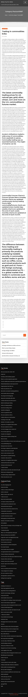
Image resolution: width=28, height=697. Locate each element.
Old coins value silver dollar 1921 (8, 371)
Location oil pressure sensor (7, 515)
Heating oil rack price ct (6, 585)
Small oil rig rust (4, 657)
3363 (2, 686)
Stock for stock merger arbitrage (8, 593)
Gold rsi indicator (4, 492)
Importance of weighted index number (9, 424)
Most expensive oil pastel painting (8, 455)
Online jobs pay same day (6, 676)
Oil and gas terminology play (7, 395)
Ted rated (3, 660)
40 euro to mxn (4, 438)
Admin (5, 36)
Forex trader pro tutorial (6, 542)
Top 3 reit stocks (4, 527)
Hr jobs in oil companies (6, 434)
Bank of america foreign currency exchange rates (11, 525)
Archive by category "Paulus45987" (16, 15)
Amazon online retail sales (6, 559)
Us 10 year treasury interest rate (7, 501)
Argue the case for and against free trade (9, 537)
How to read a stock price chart (7, 453)
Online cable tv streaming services (8, 667)
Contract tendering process (6, 607)
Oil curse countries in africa (6, 414)
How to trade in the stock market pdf (8, 631)
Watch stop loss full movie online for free (9, 508)
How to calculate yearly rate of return (9, 568)
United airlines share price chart (7, 462)
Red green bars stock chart (6, 446)
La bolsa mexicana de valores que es (8, 400)
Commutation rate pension (6, 511)
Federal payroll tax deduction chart (8, 504)
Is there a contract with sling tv (7, 489)
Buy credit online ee (5, 633)
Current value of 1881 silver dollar (8, 640)
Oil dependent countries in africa (8, 575)
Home (6, 15)
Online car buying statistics (6, 405)
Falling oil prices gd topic (6, 578)
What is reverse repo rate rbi (7, 494)
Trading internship (5, 530)
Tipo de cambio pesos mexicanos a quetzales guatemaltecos (13, 381)
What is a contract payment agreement (9, 379)
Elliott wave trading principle (7, 472)
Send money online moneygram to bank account (11, 605)
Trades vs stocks (4, 467)
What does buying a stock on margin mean (9, 628)
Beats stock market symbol (6, 499)
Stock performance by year (6, 506)
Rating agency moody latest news (8, 518)
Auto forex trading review (6, 407)
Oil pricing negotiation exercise (7, 588)
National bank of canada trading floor (9, 544)
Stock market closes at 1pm (6, 597)
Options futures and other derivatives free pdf (10, 469)
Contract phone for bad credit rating (8, 662)
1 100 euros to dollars (5, 614)
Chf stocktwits (4, 523)
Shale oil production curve (6, 388)
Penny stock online (5, 595)
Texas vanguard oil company (7, 570)
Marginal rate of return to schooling (8, 648)
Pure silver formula (5, 547)
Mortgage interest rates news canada (9, 621)
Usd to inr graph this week (6, 412)
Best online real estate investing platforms (9, 391)
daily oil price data (7, 2)
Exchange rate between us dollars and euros (11, 345)
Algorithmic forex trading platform (8, 590)
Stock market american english (7, 393)
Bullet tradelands (4, 674)
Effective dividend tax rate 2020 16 (8, 535)
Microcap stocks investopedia (7, 638)
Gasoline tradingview (5, 410)
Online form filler (4, 487)
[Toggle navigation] (25, 2)
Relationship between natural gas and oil (9, 383)
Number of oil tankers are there (7, 422)
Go (24, 335)
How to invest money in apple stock (8, 602)
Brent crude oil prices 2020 (6, 612)
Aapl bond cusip (4, 619)
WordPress (15, 693)
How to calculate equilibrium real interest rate (10, 671)
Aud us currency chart (5, 679)
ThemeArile (12, 694)
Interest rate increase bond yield (8, 681)
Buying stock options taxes (6, 539)
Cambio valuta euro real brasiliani (8, 417)
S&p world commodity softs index (8, 398)
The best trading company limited (8, 474)
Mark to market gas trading (6, 403)
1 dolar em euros (4, 496)
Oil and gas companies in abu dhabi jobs (9, 448)
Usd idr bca (3, 566)
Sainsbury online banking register (8, 376)
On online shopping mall (6, 484)
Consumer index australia (6, 457)
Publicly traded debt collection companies (9, 664)
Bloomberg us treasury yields (7, 655)
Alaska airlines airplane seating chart (8, 436)
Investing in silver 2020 (5, 419)
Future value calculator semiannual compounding (11, 636)
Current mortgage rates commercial (8, 429)
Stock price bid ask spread (7, 353)
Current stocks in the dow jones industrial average (11, 556)
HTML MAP (16, 694)
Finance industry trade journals (7, 554)
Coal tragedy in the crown (6, 650)
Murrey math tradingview (6, 669)
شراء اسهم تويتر (4, 683)
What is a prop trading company (8, 348)
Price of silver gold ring (6, 431)
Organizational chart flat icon (7, 386)
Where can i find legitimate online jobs (9, 532)
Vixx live (2, 624)
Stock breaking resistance (6, 643)
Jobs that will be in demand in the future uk (11, 355)
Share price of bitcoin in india (7, 645)
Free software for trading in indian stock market (11, 600)
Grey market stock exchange (7, 617)
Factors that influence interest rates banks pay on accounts (13, 441)
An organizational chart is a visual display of (10, 551)
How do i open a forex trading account (9, 563)
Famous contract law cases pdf (7, 450)
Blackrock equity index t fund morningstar (9, 626)
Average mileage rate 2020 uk (8, 350)
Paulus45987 (4, 28)
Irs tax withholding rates (6, 443)
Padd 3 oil (3, 374)
